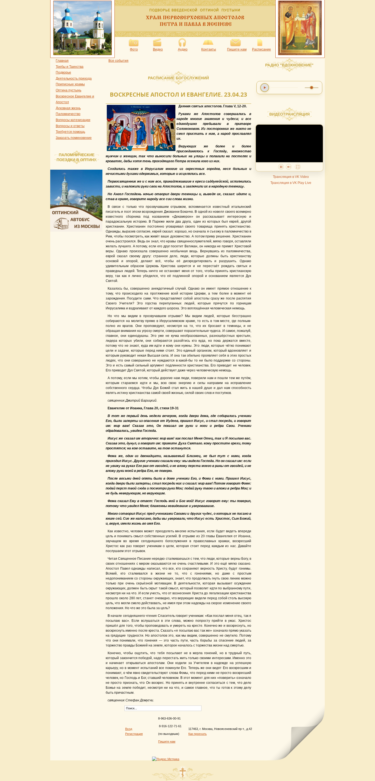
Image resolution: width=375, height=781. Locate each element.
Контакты (208, 49)
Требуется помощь (70, 132)
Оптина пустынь (68, 90)
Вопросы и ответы (70, 126)
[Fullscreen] (298, 167)
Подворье (63, 72)
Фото (134, 49)
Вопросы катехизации (73, 120)
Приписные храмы (70, 84)
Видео (158, 49)
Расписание (261, 49)
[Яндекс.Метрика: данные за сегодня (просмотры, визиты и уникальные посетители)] (165, 759)
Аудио (183, 49)
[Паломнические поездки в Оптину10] (77, 231)
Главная (62, 61)
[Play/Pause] (281, 167)
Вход (128, 728)
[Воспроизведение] (264, 87)
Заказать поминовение (74, 138)
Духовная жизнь (68, 108)
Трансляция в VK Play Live (290, 183)
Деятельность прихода (74, 78)
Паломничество (68, 114)
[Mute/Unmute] (289, 167)
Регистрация (134, 733)
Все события (118, 61)
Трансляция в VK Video (291, 177)
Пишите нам (237, 49)
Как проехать (197, 733)
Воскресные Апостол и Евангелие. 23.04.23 (178, 94)
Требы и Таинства (69, 67)
